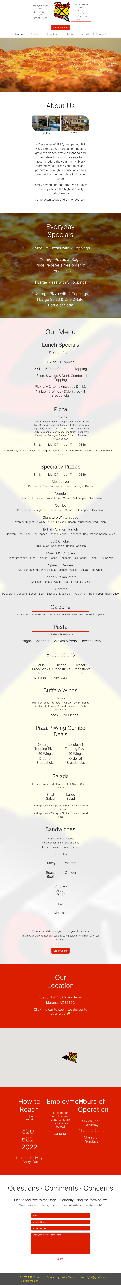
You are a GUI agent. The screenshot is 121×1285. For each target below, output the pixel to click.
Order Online (60, 27)
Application (60, 1133)
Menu (69, 34)
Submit (60, 1258)
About (35, 34)
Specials (52, 34)
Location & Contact (93, 34)
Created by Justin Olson (60, 1277)
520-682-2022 (29, 1139)
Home (19, 34)
